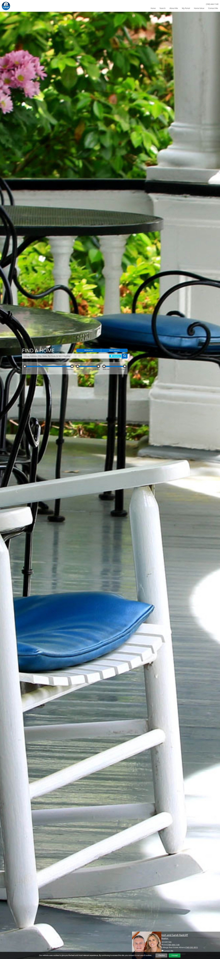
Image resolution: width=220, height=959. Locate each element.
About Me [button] (174, 8)
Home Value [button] (199, 8)
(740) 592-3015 (191, 947)
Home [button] (153, 8)
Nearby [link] (116, 356)
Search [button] (163, 8)
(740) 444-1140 (212, 4)
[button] (88, 350)
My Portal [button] (186, 8)
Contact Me (168, 950)
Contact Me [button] (213, 8)
